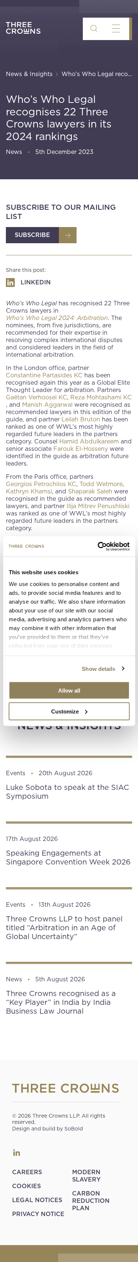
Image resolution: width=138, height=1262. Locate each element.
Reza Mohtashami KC (101, 397)
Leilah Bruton (80, 419)
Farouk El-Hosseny (80, 448)
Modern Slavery (86, 1176)
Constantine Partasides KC (44, 375)
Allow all (69, 690)
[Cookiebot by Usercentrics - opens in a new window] (98, 546)
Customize (65, 711)
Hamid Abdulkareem (89, 441)
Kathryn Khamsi (29, 491)
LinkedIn (16, 1152)
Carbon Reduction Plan (91, 1201)
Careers (27, 1172)
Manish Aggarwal (47, 404)
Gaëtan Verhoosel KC (36, 397)
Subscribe (32, 234)
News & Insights (29, 74)
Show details (98, 668)
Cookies (26, 1186)
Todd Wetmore (101, 484)
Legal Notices (37, 1200)
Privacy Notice (38, 1214)
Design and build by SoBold (47, 1129)
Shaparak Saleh (90, 491)
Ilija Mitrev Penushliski (98, 506)
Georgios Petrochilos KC (41, 484)
